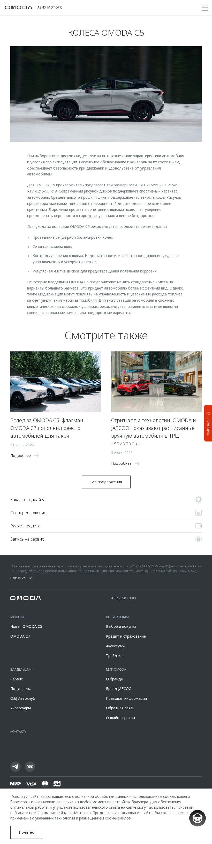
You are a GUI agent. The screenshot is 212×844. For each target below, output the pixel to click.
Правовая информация (126, 698)
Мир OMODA (116, 669)
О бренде (114, 679)
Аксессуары (116, 646)
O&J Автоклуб (22, 698)
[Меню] (205, 8)
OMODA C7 (20, 636)
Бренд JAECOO (119, 688)
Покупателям (117, 617)
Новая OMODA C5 (26, 626)
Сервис (16, 679)
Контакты (18, 731)
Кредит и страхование (126, 636)
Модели (17, 617)
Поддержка (20, 688)
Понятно (26, 832)
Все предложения (106, 481)
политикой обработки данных (101, 796)
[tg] (15, 766)
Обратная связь (120, 707)
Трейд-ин (114, 655)
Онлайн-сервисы (120, 717)
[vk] (30, 766)
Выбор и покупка (121, 626)
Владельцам (21, 669)
